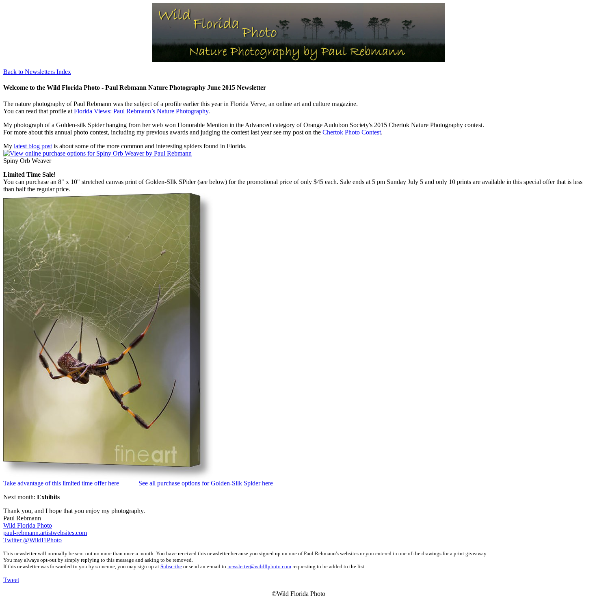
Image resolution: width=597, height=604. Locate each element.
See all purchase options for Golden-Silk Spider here (205, 483)
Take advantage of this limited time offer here (61, 483)
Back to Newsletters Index (37, 71)
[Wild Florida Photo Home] (298, 59)
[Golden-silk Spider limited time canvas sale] (108, 477)
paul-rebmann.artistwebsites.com (45, 532)
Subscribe (171, 566)
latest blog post (33, 146)
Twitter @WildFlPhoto (32, 540)
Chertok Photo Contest (351, 132)
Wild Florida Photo (27, 525)
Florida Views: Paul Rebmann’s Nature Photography (141, 111)
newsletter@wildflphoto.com (259, 566)
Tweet (11, 579)
